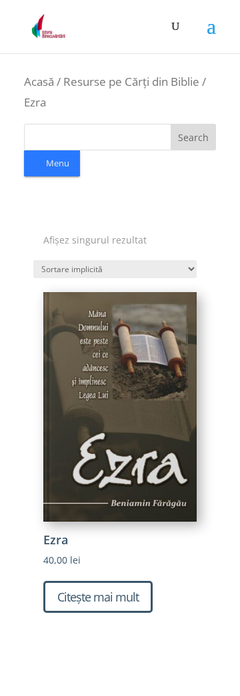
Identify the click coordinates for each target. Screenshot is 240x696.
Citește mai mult (98, 597)
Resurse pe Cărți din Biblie (131, 81)
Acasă (39, 81)
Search (193, 137)
